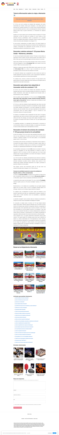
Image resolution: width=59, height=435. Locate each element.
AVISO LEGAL (35, 418)
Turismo (30, 9)
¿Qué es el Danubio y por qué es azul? (21, 299)
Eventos (42, 9)
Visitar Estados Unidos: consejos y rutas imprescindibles (28, 424)
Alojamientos (21, 9)
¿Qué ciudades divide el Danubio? (21, 303)
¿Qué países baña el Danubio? (20, 309)
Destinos (26, 9)
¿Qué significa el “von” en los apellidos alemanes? (23, 336)
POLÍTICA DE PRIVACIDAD (29, 418)
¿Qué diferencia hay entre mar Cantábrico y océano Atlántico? (25, 305)
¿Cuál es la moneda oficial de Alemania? (22, 311)
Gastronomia (34, 9)
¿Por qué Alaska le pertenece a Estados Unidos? (23, 328)
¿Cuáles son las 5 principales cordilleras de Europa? (24, 338)
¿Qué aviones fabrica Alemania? (20, 317)
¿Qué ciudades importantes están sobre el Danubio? (24, 326)
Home (14, 9)
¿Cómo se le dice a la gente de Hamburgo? (22, 319)
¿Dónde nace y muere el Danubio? (21, 307)
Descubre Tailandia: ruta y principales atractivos (24, 427)
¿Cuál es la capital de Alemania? (20, 330)
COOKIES (22, 418)
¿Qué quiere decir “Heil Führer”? (20, 340)
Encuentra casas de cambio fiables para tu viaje (26, 425)
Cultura (38, 9)
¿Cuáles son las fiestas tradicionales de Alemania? (24, 342)
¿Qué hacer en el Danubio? (19, 301)
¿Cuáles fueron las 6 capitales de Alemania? (22, 315)
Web (14, 399)
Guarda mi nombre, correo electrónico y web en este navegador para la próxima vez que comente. (27, 404)
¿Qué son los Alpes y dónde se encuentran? (22, 313)
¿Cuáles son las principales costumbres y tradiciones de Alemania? (26, 321)
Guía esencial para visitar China (39, 425)
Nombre (14, 390)
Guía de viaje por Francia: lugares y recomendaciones (22, 426)
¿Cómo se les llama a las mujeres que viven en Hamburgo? (25, 332)
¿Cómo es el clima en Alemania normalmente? (23, 334)
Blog (17, 9)
